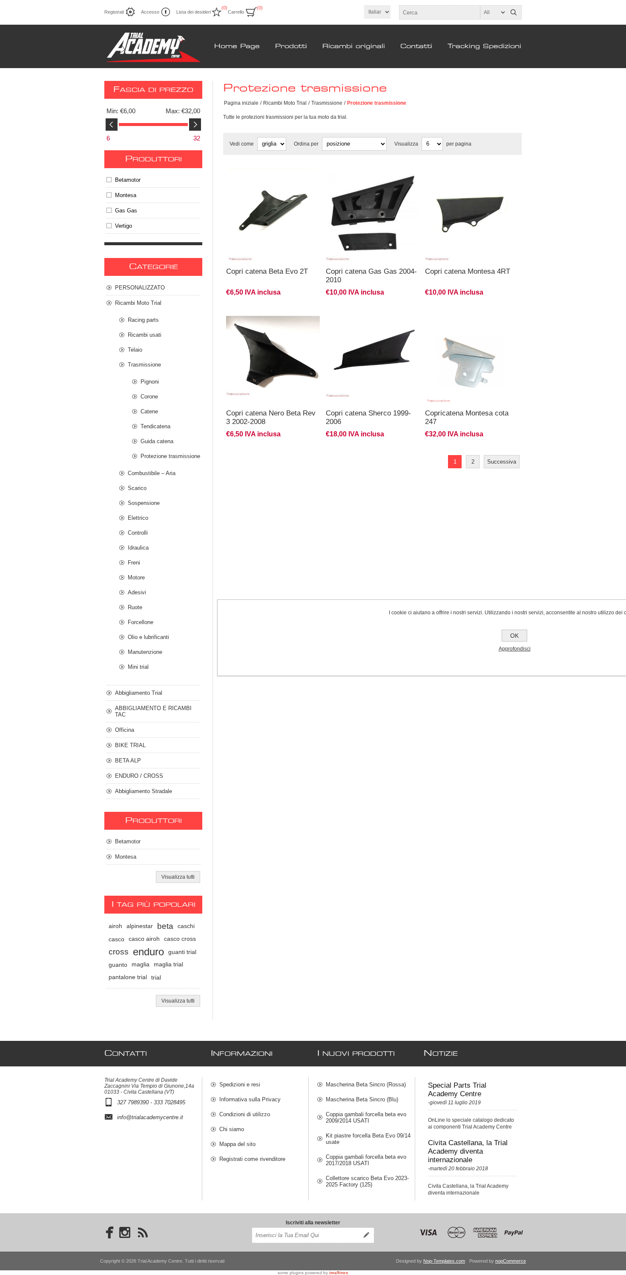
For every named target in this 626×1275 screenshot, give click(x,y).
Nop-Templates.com (444, 1261)
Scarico (137, 488)
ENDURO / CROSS (139, 776)
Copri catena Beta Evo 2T (267, 271)
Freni (134, 562)
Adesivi (137, 592)
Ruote (135, 607)
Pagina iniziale (241, 103)
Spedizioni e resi (239, 1084)
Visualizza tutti (178, 877)
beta (165, 926)
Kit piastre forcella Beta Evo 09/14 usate (368, 1138)
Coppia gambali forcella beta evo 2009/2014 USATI (366, 1117)
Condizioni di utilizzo (244, 1114)
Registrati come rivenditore (252, 1159)
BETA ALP (128, 760)
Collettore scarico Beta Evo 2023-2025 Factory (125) (367, 1181)
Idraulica (138, 547)
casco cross (180, 939)
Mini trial (138, 667)
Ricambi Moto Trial (285, 103)
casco (116, 939)
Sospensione (144, 503)
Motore (136, 577)
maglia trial (168, 964)
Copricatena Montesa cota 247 (466, 417)
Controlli (138, 533)
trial (156, 977)
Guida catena (157, 441)
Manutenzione (145, 652)
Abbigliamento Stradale (143, 791)
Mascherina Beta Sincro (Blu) (362, 1099)
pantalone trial (128, 977)
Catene (149, 411)
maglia (140, 964)
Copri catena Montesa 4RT (467, 271)
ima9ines (338, 1272)
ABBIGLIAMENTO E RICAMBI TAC (153, 711)
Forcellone (140, 622)
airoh (115, 926)
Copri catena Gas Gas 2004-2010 (371, 275)
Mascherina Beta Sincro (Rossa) (366, 1084)
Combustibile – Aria (151, 473)
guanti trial (182, 951)
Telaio (135, 350)
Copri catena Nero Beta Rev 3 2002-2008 (271, 417)
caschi (186, 926)
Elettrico (138, 518)
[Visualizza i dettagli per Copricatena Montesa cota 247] (471, 313)
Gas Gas (126, 210)
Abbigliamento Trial (138, 693)
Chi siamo (231, 1129)
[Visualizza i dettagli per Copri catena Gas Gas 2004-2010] (372, 172)
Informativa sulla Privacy (250, 1099)
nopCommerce (510, 1261)
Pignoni (150, 381)
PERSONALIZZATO (140, 287)
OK (514, 635)
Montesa (125, 195)
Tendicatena (155, 426)
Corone (149, 396)
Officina (124, 730)
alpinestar (139, 926)
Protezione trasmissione (170, 456)
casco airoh (144, 939)
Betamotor (128, 180)
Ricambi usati (144, 335)
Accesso (150, 11)
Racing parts (143, 320)
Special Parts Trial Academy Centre (457, 1089)
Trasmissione (326, 103)
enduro (148, 951)
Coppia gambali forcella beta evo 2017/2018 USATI (366, 1160)
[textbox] (452, 12)
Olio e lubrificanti (148, 637)
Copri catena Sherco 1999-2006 (368, 417)
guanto (118, 964)
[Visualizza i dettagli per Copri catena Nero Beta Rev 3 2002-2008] (273, 313)
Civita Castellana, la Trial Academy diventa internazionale (468, 1151)
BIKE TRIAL (130, 745)
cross (119, 951)
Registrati (114, 11)
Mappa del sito (237, 1144)
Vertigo (123, 226)
